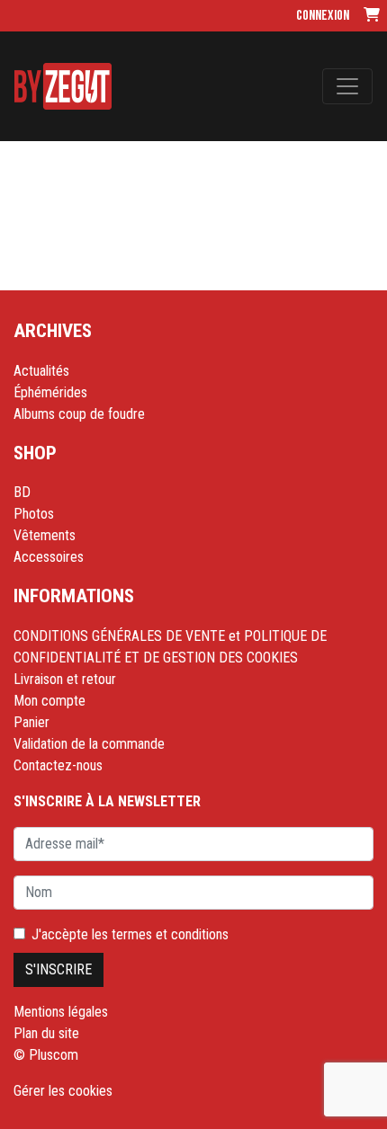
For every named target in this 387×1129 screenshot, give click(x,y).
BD (22, 492)
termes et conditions (170, 934)
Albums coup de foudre (79, 413)
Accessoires (49, 556)
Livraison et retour (65, 679)
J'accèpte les (130, 934)
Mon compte (50, 700)
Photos (34, 513)
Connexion (322, 15)
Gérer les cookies (63, 1090)
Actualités (41, 370)
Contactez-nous (58, 765)
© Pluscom (46, 1054)
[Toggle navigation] (347, 86)
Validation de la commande (89, 743)
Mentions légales (61, 1011)
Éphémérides (50, 392)
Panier (32, 722)
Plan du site (46, 1033)
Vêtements (45, 535)
